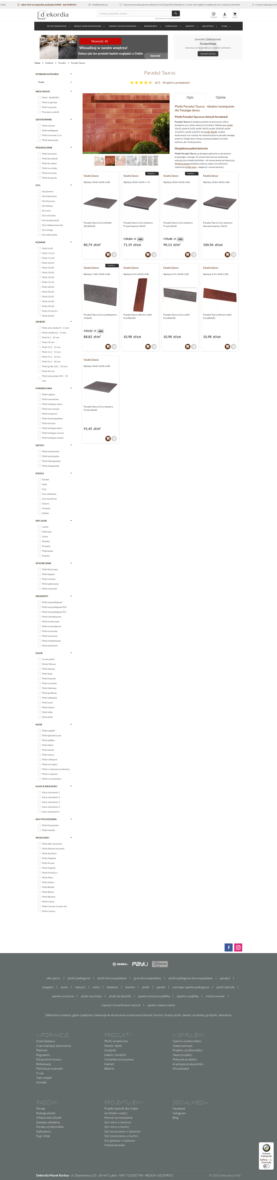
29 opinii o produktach (176, 82)
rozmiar (40, 242)
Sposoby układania (48, 1122)
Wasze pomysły (183, 1046)
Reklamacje (43, 1064)
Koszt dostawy (45, 1041)
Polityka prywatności (49, 1068)
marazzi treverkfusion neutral (121, 1005)
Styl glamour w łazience (119, 1140)
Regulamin (43, 1055)
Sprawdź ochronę (208, 53)
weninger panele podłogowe (190, 987)
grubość (40, 321)
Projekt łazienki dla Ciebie (121, 1108)
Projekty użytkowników (187, 1050)
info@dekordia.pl (80, 4)
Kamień (109, 1064)
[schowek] (114, 254)
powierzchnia (44, 388)
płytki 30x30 (210, 131)
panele (161, 987)
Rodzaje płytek (45, 1113)
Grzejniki (110, 1050)
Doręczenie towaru (48, 1059)
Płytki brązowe (182, 163)
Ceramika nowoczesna (118, 1059)
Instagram (179, 1113)
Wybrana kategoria (47, 74)
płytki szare (191, 167)
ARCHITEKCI (208, 26)
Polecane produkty (185, 1059)
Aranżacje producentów (188, 1064)
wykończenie (43, 563)
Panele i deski (113, 1046)
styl (38, 185)
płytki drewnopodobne (112, 978)
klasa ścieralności (46, 786)
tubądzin (48, 987)
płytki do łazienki (120, 996)
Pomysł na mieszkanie (118, 1117)
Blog (176, 1117)
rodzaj (40, 473)
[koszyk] (108, 254)
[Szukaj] (176, 13)
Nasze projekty (182, 1055)
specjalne (41, 520)
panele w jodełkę (188, 996)
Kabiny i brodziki (115, 1055)
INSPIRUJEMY (171, 26)
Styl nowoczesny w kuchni (121, 1136)
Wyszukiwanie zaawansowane (167, 18)
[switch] (266, 1166)
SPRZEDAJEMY (150, 26)
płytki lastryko (225, 987)
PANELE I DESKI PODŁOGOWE (87, 26)
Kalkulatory (43, 1131)
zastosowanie (44, 119)
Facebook (179, 1108)
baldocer (112, 987)
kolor (39, 653)
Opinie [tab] (221, 97)
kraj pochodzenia (46, 819)
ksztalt (40, 445)
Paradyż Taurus (91, 175)
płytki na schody (91, 996)
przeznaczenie (44, 147)
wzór (39, 724)
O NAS (224, 26)
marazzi (80, 987)
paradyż (225, 978)
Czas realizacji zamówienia (53, 1046)
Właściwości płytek (48, 1117)
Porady (40, 1108)
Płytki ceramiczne (56, 26)
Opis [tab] (190, 97)
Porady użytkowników (50, 1127)
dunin (64, 987)
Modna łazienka (114, 1145)
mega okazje (43, 91)
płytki (230, 125)
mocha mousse (215, 996)
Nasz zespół (44, 1078)
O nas (40, 1073)
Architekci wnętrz (116, 1113)
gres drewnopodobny (147, 978)
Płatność (41, 1050)
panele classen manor (161, 1005)
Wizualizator (181, 1068)
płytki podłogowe (79, 978)
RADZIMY (190, 26)
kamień (130, 987)
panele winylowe (63, 996)
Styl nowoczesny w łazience (122, 1131)
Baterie (109, 1068)
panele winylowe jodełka (154, 996)
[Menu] (272, 1144)
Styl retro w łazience (117, 1122)
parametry (42, 596)
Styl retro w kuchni (116, 1127)
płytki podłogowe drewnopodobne (190, 978)
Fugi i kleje (43, 1136)
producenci (42, 837)
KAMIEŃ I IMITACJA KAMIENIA (122, 26)
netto (96, 987)
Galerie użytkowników (187, 1041)
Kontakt (41, 1082)
